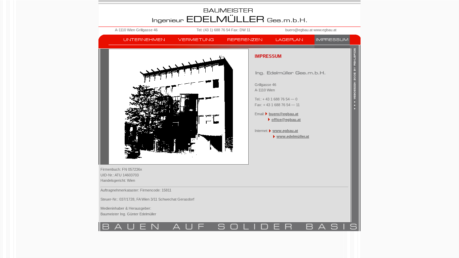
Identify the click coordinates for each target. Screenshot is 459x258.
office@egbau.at (286, 120)
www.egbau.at (325, 30)
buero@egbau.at (298, 30)
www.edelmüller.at (293, 136)
